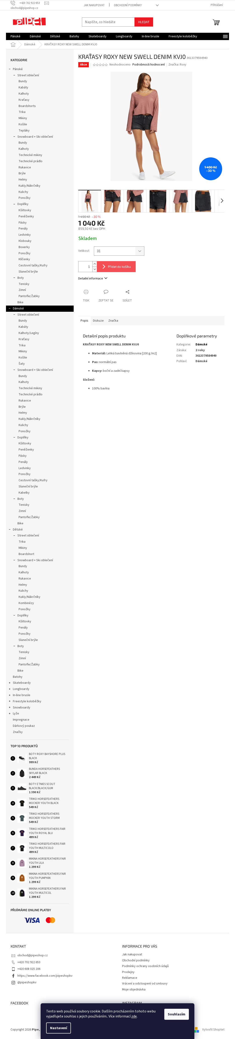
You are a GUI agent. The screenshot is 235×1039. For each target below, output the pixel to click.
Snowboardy (21, 707)
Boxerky (24, 247)
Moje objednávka (133, 989)
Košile (23, 124)
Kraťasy (24, 100)
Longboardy (21, 689)
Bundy (23, 81)
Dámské (18, 308)
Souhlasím (176, 1014)
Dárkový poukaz (24, 726)
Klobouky (25, 241)
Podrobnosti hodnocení (148, 65)
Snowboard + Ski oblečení (35, 136)
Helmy (23, 179)
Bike (20, 302)
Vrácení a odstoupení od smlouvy (145, 983)
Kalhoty (24, 93)
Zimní (22, 290)
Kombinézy (26, 603)
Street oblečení (28, 75)
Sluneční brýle (28, 271)
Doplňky (22, 204)
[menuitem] (15, 36)
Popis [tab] (84, 320)
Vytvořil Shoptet (213, 1029)
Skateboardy (22, 683)
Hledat (143, 22)
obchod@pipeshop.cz (32, 955)
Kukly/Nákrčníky (29, 185)
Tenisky (24, 284)
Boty (20, 278)
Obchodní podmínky (128, 5)
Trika (22, 112)
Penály (23, 228)
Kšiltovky (25, 210)
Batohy (17, 677)
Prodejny (128, 972)
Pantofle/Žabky (29, 296)
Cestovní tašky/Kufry (33, 265)
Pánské (18, 69)
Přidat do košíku (119, 266)
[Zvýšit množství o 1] (94, 264)
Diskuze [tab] (98, 320)
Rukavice (25, 167)
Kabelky (24, 492)
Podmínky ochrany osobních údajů (145, 966)
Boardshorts (27, 106)
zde (134, 1016)
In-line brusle (21, 695)
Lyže (16, 713)
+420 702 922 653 (28, 962)
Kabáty (23, 87)
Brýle (22, 173)
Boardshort (26, 554)
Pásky (23, 222)
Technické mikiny (30, 155)
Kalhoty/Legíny (29, 333)
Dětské (18, 529)
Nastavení (58, 1028)
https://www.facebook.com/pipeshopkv (45, 975)
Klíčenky (24, 259)
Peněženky (26, 216)
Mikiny (23, 118)
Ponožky (25, 198)
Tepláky (24, 130)
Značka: (177, 64)
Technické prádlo (30, 161)
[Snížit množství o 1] (94, 269)
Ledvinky (25, 234)
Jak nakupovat (94, 5)
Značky (18, 732)
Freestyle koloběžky (27, 701)
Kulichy (23, 192)
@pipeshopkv (26, 982)
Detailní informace (90, 278)
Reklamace (129, 978)
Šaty (22, 363)
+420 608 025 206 (28, 969)
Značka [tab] (113, 320)
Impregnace (21, 719)
